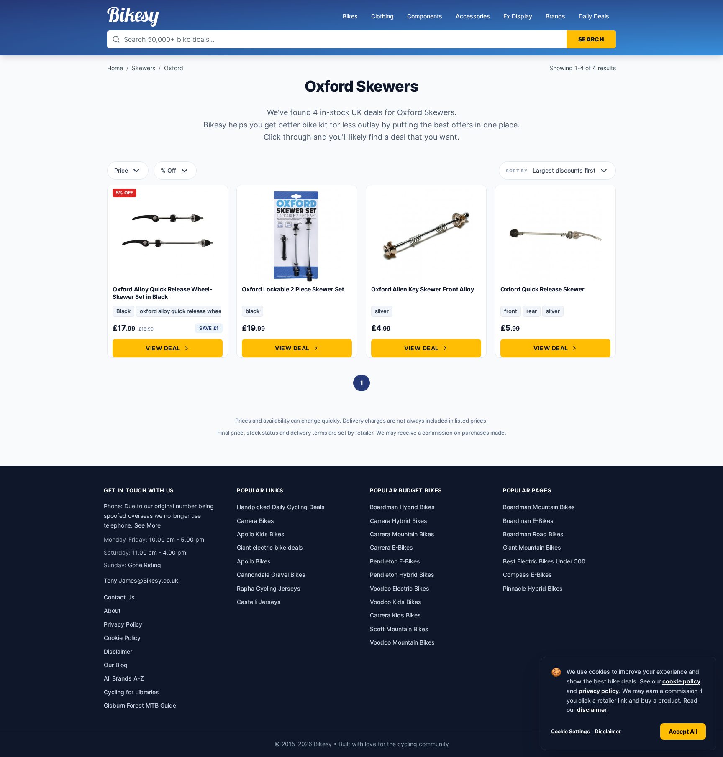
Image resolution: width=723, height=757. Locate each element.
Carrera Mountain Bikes (402, 534)
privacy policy (599, 690)
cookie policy (681, 681)
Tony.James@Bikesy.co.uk (141, 580)
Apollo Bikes (254, 561)
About (112, 610)
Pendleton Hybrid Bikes (402, 574)
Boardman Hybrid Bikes (402, 506)
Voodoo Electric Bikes (399, 588)
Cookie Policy (122, 637)
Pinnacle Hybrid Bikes (533, 588)
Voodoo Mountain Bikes (402, 642)
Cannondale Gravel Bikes (271, 574)
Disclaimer (608, 731)
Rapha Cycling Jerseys (268, 588)
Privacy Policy (123, 624)
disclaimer (592, 709)
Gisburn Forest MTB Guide (140, 705)
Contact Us (119, 597)
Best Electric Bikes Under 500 (544, 561)
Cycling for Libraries (131, 692)
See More (147, 525)
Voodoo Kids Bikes (395, 601)
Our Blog (116, 664)
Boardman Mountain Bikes (539, 506)
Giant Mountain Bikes (532, 547)
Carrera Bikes (255, 520)
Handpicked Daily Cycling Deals (281, 506)
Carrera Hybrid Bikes (398, 520)
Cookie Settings (570, 731)
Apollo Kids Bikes (261, 534)
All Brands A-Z (124, 678)
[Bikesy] (133, 17)
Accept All (683, 731)
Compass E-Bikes (527, 574)
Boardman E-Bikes (528, 520)
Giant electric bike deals (270, 547)
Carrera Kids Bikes (395, 615)
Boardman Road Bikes (533, 534)
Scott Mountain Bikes (399, 628)
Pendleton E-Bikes (395, 561)
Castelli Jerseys (259, 601)
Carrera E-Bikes (391, 547)
